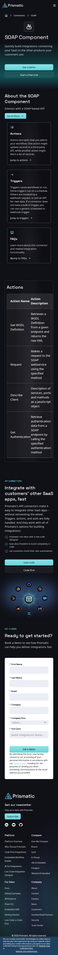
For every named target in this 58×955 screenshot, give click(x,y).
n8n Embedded (38, 863)
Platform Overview (13, 841)
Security (35, 920)
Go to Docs (13, 116)
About (34, 888)
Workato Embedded (40, 873)
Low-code (29, 562)
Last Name (16, 678)
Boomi (34, 847)
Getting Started (12, 915)
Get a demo (29, 67)
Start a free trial (29, 75)
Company (15, 705)
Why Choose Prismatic (15, 847)
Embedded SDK (12, 909)
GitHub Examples (13, 893)
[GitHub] (21, 825)
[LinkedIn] (6, 825)
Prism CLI (9, 904)
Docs (7, 888)
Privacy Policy (19, 763)
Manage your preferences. (27, 951)
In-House (35, 857)
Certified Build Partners (42, 915)
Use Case (15, 729)
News (34, 904)
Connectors (19, 15)
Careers (35, 899)
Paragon (35, 868)
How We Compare (39, 841)
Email (13, 691)
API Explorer (10, 899)
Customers (36, 909)
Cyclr (33, 852)
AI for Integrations (13, 866)
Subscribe (12, 816)
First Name (16, 664)
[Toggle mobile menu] (54, 5)
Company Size (17, 718)
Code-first (29, 570)
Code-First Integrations (15, 852)
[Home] (6, 15)
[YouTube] (13, 825)
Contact (35, 893)
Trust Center (37, 925)
